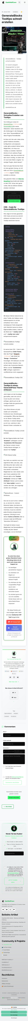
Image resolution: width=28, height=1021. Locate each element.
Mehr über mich (13, 681)
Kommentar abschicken (12, 782)
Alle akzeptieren (14, 1012)
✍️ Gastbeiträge (6, 952)
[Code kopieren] (22, 226)
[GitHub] (14, 677)
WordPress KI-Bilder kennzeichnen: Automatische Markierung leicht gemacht (14, 935)
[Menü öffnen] (24, 2)
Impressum (4, 978)
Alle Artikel (9, 806)
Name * (5, 731)
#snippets (16, 713)
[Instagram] (10, 909)
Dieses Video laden (14, 196)
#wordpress (13, 716)
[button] (14, 343)
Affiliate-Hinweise (6, 983)
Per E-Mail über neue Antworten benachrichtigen (13, 767)
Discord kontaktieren (15, 628)
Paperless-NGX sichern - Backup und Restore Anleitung (13, 918)
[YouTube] (17, 677)
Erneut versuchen (14, 797)
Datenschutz (5, 981)
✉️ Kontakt (4, 955)
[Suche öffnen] (19, 2)
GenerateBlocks (8, 126)
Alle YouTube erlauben (14, 201)
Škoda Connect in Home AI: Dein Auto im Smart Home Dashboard (13, 931)
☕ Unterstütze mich (7, 944)
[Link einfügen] (11, 751)
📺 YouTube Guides (6, 947)
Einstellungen (14, 1017)
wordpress (15, 11)
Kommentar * (6, 748)
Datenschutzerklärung (17, 776)
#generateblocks (8, 713)
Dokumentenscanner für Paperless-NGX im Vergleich (12, 927)
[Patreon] (14, 909)
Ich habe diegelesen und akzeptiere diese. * (14, 777)
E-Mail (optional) (7, 740)
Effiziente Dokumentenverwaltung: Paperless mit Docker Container (13, 923)
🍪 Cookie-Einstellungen (8, 986)
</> (9, 751)
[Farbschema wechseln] (22, 2)
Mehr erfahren (14, 1009)
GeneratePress (8, 124)
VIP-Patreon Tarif (15, 622)
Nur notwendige (14, 1015)
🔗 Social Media (6, 949)
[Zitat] (13, 751)
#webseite (6, 716)
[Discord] (10, 677)
